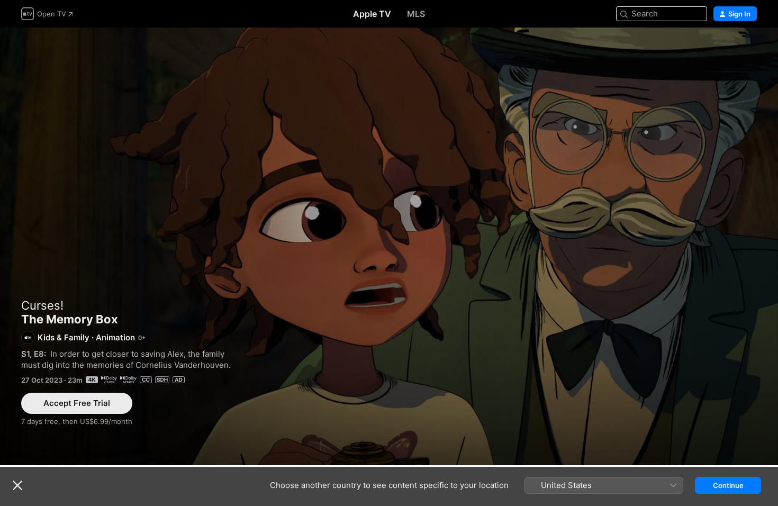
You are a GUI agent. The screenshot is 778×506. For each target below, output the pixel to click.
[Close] (17, 485)
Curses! (42, 305)
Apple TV (372, 13)
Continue (728, 485)
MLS (416, 13)
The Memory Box (389, 246)
